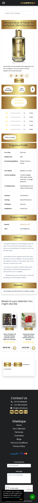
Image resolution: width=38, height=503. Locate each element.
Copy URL (19, 81)
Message (19, 471)
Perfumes (19, 432)
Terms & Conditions (19, 443)
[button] (4, 46)
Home (19, 425)
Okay (21, 499)
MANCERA (23, 224)
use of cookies (15, 497)
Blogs (19, 439)
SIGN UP (18, 364)
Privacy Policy (19, 446)
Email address (19, 462)
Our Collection (19, 428)
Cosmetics (19, 435)
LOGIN (7, 364)
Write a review (10, 137)
